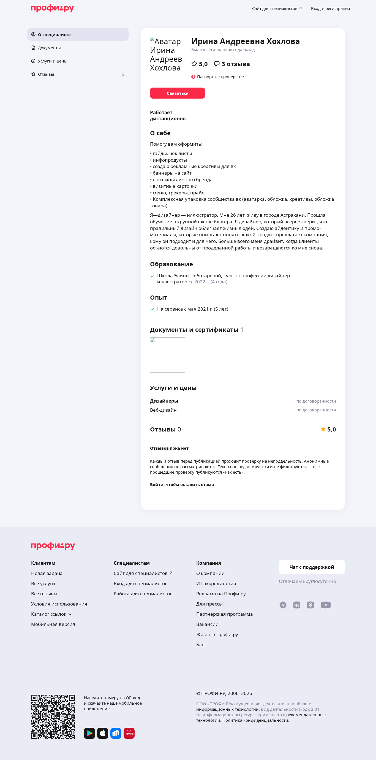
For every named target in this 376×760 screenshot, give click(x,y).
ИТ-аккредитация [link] (216, 583)
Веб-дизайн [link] (163, 410)
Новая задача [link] (47, 573)
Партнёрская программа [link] (224, 614)
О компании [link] (210, 573)
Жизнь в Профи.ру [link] (217, 634)
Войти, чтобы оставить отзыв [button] (182, 484)
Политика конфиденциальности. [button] (255, 720)
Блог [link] (201, 644)
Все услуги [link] (43, 583)
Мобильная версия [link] (53, 624)
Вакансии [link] (207, 624)
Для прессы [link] (209, 604)
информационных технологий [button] (227, 709)
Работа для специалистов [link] (143, 593)
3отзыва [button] (236, 63)
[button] (78, 34)
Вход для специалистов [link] (141, 583)
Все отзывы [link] (44, 593)
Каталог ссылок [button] (48, 614)
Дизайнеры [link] (164, 401)
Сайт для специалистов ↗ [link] (143, 573)
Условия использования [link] (59, 604)
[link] (177, 93)
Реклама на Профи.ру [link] (221, 593)
